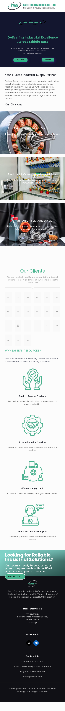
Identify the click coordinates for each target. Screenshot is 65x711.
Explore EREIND (20, 59)
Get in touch (48, 59)
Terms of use (32, 619)
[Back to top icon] (59, 705)
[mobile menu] (60, 6)
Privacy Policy (32, 613)
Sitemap (32, 622)
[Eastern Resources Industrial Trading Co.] (32, 6)
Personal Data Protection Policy (32, 616)
